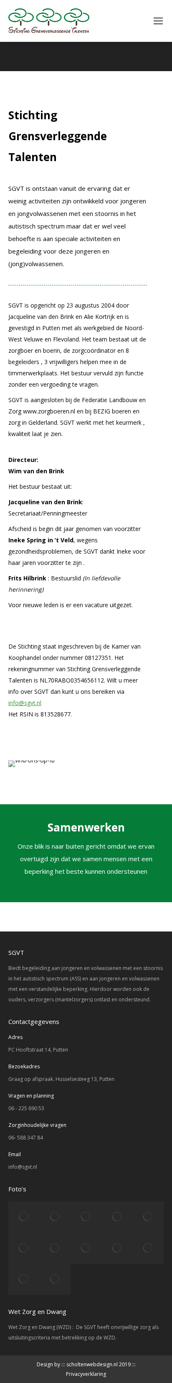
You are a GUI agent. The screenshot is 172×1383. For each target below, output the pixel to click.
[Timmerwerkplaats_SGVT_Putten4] (54, 1247)
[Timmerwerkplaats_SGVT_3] (23, 1247)
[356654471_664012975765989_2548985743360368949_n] (86, 1216)
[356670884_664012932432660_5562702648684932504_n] (54, 1216)
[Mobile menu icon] (158, 20)
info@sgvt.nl (24, 703)
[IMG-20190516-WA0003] (116, 1216)
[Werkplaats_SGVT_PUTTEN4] (148, 1216)
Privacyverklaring (86, 1374)
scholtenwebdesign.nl (92, 1364)
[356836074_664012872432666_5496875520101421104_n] (23, 1216)
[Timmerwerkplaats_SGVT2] (86, 1247)
